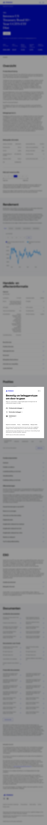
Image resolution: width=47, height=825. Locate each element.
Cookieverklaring (25, 424)
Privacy (18, 424)
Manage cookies (34, 424)
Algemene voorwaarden (11, 424)
